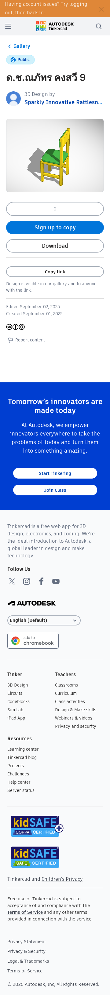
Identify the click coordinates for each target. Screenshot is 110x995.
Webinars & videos (73, 718)
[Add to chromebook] (33, 640)
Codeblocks (18, 701)
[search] (98, 26)
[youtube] (56, 581)
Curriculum (66, 693)
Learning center (23, 749)
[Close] (101, 8)
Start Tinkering (55, 473)
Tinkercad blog (22, 757)
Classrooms (66, 685)
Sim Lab (15, 710)
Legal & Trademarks (28, 961)
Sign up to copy (55, 227)
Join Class (55, 490)
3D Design (17, 685)
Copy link (55, 271)
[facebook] (41, 581)
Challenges (18, 774)
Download (55, 246)
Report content (30, 340)
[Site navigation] (8, 26)
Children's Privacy (62, 879)
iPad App (16, 718)
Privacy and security (75, 726)
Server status (21, 790)
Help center (19, 782)
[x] (11, 581)
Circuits (14, 693)
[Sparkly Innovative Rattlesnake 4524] (13, 98)
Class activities (70, 701)
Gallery (21, 46)
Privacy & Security (26, 951)
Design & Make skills (75, 710)
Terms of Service (25, 912)
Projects (15, 766)
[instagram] (26, 581)
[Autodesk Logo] (32, 603)
